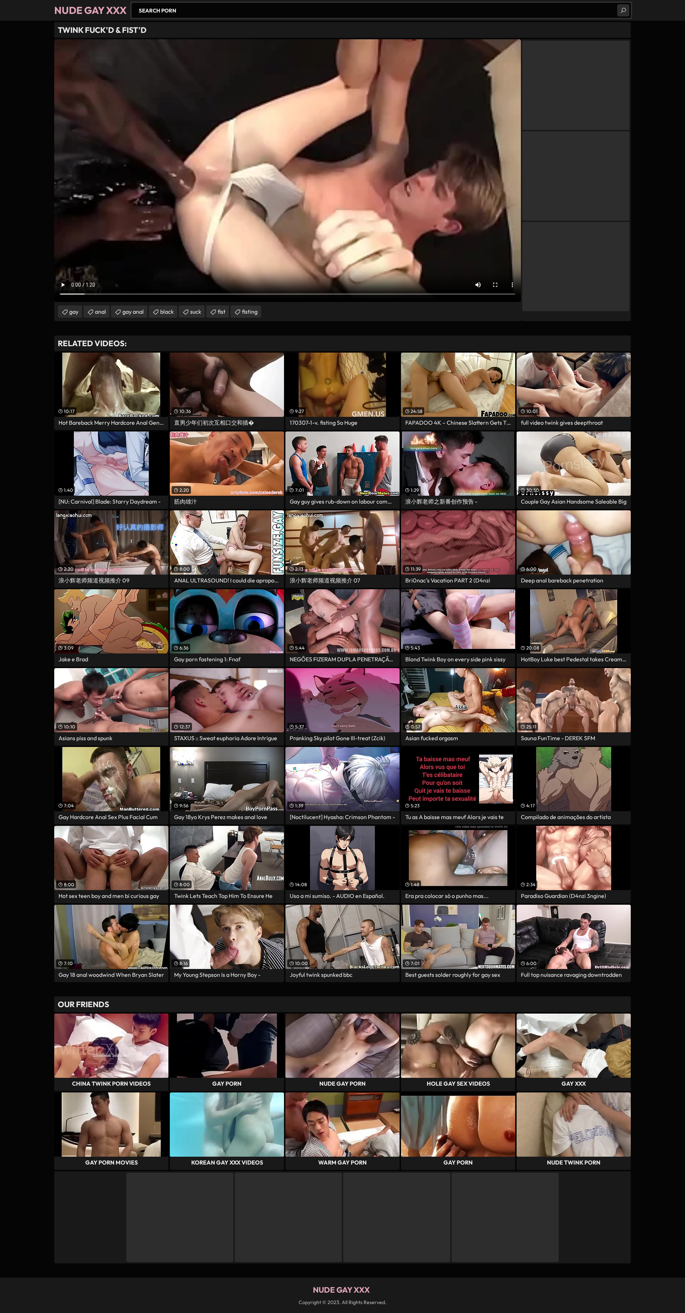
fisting (250, 311)
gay (73, 311)
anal (100, 311)
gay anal (133, 311)
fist (221, 311)
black (167, 311)
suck (195, 311)
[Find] (623, 10)
